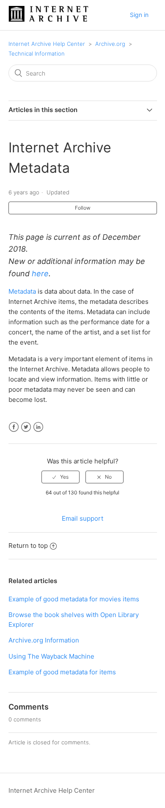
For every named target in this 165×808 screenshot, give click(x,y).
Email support (82, 518)
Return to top (28, 545)
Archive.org (110, 43)
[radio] (60, 477)
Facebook (13, 427)
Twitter (26, 427)
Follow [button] (83, 208)
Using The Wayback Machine (51, 656)
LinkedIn (38, 427)
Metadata (22, 291)
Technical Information (36, 53)
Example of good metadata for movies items (73, 599)
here (40, 273)
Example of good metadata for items (62, 672)
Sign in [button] (139, 14)
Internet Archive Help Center (46, 43)
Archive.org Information (43, 640)
